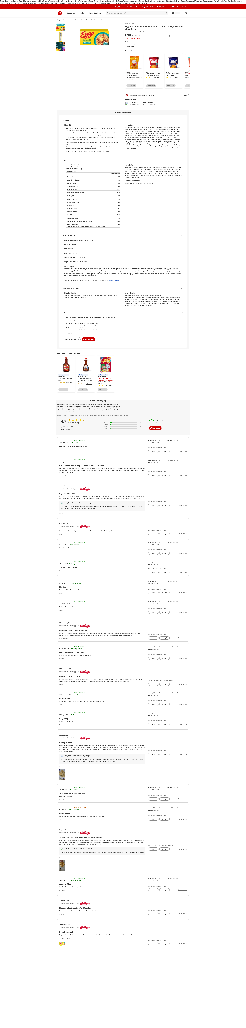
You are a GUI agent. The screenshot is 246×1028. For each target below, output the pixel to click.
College (26, 1)
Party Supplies (229, 1)
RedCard (128, 3)
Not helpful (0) (92, 325)
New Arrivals (43, 3)
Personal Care (128, 1)
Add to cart (130, 46)
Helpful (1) (80, 329)
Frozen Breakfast (86, 20)
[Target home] (60, 13)
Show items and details (149, 104)
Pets (146, 1)
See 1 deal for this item (134, 38)
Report (99, 325)
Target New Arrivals (6, 1)
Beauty (120, 1)
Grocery (96, 1)
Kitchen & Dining (73, 1)
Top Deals (66, 3)
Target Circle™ (119, 7)
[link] (131, 32)
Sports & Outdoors (139, 1)
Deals (30, 3)
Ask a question (88, 339)
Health (150, 1)
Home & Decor (63, 1)
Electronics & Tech (192, 1)
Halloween (33, 1)
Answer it (69, 333)
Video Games (203, 1)
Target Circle (135, 3)
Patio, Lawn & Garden (86, 1)
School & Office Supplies (167, 1)
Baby (116, 1)
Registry (122, 3)
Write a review (155, 428)
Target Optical (23, 3)
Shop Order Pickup (96, 3)
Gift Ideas (237, 1)
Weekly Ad (86, 3)
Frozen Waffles (98, 20)
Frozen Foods (75, 20)
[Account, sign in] (177, 13)
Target (59, 20)
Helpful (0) (85, 325)
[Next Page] (188, 71)
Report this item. (114, 280)
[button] (131, 32)
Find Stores (144, 3)
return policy (133, 305)
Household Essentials (106, 1)
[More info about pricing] (169, 36)
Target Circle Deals (76, 3)
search (166, 13)
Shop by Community (11, 3)
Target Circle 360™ (147, 7)
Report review (182, 451)
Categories (71, 13)
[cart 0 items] (186, 13)
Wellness (156, 1)
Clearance (35, 3)
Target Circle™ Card (133, 7)
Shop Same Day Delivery (111, 3)
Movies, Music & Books (216, 1)
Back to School (18, 1)
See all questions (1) (72, 339)
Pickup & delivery (94, 13)
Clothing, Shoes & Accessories (47, 1)
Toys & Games (181, 1)
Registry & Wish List (163, 7)
